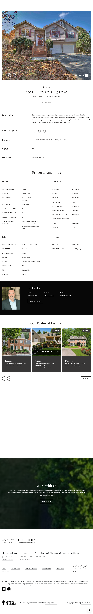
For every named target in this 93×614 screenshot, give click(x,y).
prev (9, 75)
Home (4, 568)
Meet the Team (15, 568)
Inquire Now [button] (46, 103)
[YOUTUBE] (85, 566)
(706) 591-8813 (49, 295)
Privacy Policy (86, 603)
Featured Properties (31, 568)
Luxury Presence (51, 603)
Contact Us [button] (46, 501)
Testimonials (60, 568)
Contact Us (5, 571)
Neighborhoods (46, 568)
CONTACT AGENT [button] (35, 301)
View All (86, 378)
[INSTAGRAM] (80, 566)
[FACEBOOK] (75, 566)
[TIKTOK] (75, 571)
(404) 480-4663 (40, 557)
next (14, 75)
